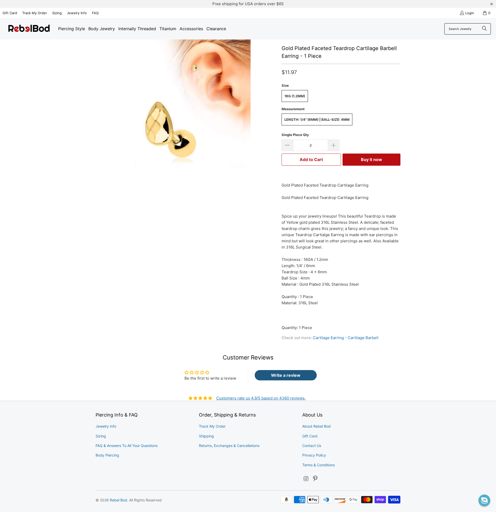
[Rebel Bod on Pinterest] (315, 479)
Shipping (206, 436)
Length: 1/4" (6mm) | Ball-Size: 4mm (317, 119)
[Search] (484, 29)
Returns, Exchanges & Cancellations (229, 445)
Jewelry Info (77, 13)
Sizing (57, 13)
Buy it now (371, 159)
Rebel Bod (118, 500)
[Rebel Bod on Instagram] (306, 479)
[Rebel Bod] (29, 29)
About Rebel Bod (316, 426)
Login (469, 13)
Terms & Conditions (318, 465)
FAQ (95, 13)
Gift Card (10, 13)
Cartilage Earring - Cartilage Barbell (345, 337)
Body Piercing (107, 455)
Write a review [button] (285, 375)
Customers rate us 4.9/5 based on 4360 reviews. (261, 398)
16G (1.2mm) (294, 96)
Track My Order (34, 13)
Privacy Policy (314, 455)
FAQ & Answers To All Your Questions (127, 445)
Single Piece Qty (295, 135)
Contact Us (311, 445)
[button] (484, 500)
